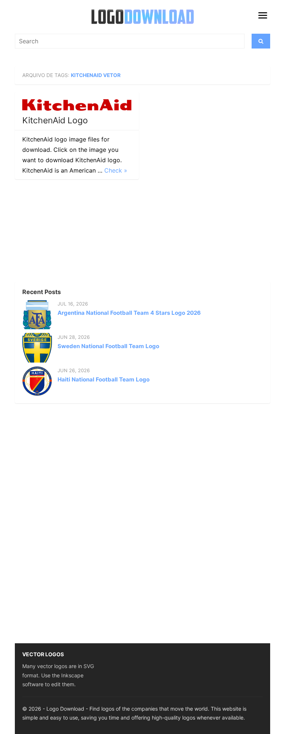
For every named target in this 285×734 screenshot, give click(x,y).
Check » (115, 170)
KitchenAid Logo (55, 120)
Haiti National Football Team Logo (104, 379)
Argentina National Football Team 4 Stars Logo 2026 (129, 312)
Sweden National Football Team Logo (108, 346)
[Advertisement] (70, 233)
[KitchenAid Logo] (76, 105)
